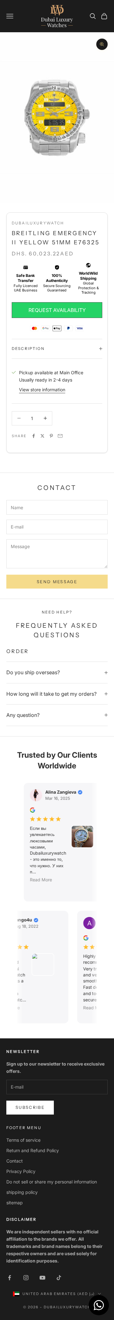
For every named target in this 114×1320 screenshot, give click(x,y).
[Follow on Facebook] (9, 1277)
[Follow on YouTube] (42, 1277)
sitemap (14, 1202)
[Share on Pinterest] (51, 435)
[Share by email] (60, 435)
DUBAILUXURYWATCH (38, 223)
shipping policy (22, 1192)
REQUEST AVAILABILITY (57, 310)
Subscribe (30, 1107)
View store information (42, 389)
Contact (14, 1161)
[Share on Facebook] (33, 435)
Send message (57, 581)
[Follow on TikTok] (59, 1277)
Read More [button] (38, 879)
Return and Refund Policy (32, 1150)
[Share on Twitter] (42, 435)
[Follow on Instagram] (26, 1277)
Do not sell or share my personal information (51, 1181)
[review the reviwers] (29, 810)
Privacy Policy (20, 1171)
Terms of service (23, 1140)
